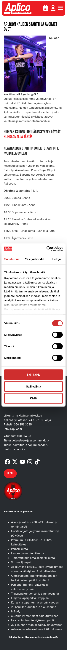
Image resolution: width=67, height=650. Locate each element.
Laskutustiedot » (14, 449)
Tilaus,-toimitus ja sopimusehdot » (26, 445)
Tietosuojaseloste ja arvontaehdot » (26, 440)
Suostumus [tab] (11, 258)
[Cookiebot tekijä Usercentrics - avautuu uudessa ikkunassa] (47, 248)
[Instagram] (30, 461)
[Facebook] (7, 461)
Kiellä (33, 398)
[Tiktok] (37, 461)
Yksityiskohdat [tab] (34, 258)
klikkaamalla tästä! (18, 136)
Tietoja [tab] (56, 258)
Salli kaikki (33, 374)
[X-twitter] (15, 461)
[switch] (57, 335)
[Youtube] (22, 461)
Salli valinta (33, 386)
